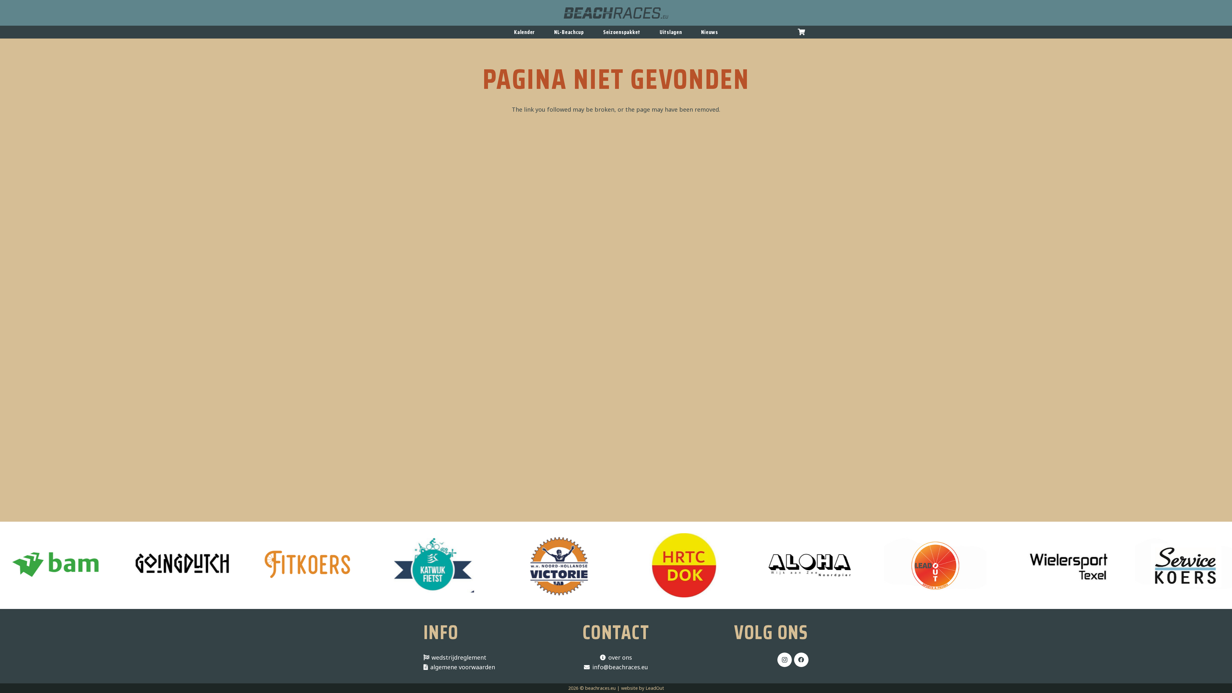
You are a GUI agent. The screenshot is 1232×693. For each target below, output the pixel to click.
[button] (801, 32)
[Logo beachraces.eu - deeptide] (616, 13)
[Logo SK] (1142, 565)
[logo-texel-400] (1016, 565)
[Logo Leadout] (890, 565)
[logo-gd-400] (137, 565)
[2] (514, 565)
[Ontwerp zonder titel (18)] (389, 565)
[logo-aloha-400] (765, 565)
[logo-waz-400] (639, 565)
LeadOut (655, 688)
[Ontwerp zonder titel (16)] (263, 565)
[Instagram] (784, 660)
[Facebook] (801, 660)
